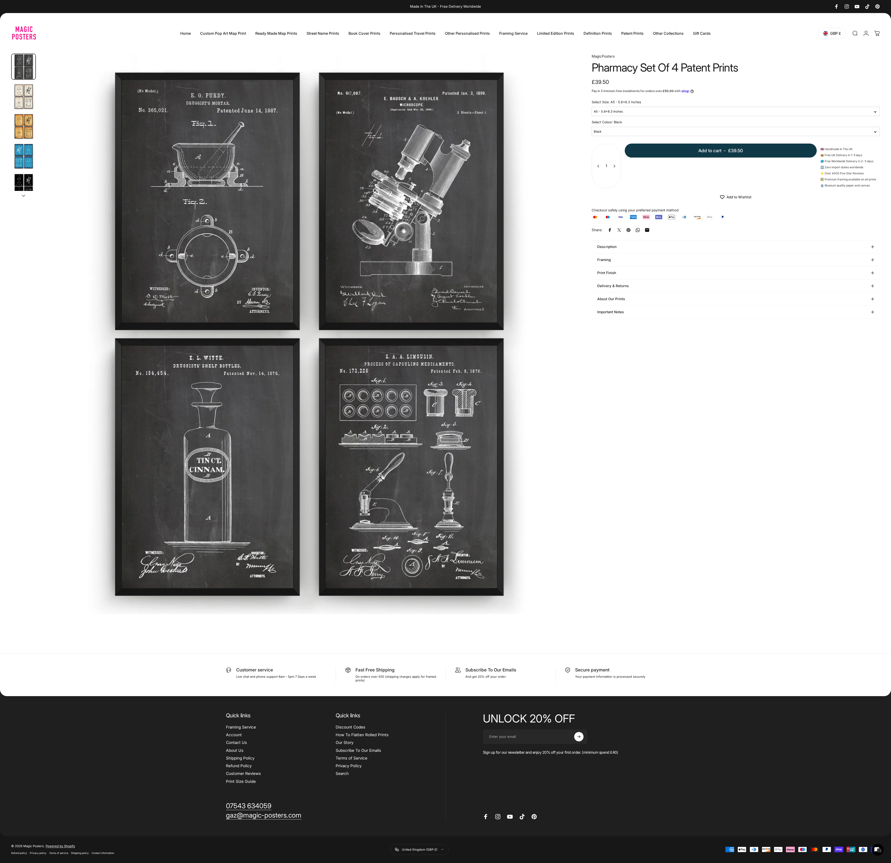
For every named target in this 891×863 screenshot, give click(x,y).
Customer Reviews (243, 773)
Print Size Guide (241, 781)
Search (342, 773)
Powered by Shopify (60, 846)
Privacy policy (38, 853)
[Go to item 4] (23, 156)
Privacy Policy (349, 765)
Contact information (103, 853)
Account (234, 734)
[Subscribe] (579, 736)
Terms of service (58, 853)
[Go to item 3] (23, 126)
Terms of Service (351, 758)
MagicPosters (603, 56)
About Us (234, 750)
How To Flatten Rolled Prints (362, 734)
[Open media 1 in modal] (305, 334)
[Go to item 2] (23, 96)
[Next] (558, 345)
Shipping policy (80, 853)
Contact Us (236, 742)
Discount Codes (350, 727)
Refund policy (19, 853)
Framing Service (241, 727)
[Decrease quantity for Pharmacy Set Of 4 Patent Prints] (597, 166)
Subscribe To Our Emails (358, 750)
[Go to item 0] (23, 67)
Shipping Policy (240, 758)
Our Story (344, 742)
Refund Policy (239, 765)
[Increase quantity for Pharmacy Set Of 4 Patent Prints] (615, 166)
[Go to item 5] (23, 186)
